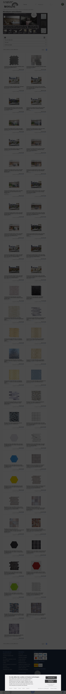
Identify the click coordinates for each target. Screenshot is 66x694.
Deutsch (10, 688)
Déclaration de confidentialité (43, 688)
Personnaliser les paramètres (50, 685)
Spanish (27, 688)
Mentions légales (54, 688)
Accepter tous (51, 677)
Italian (23, 688)
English (15, 688)
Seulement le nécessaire (51, 681)
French (19, 688)
